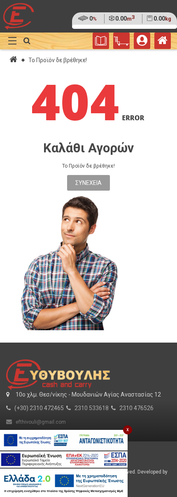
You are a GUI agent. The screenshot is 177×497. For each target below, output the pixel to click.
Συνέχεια (88, 183)
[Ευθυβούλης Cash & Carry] (162, 42)
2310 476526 (136, 408)
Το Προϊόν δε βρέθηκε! (57, 60)
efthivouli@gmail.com (41, 422)
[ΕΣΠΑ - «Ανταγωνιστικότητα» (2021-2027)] (64, 440)
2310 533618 (92, 408)
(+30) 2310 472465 (39, 408)
